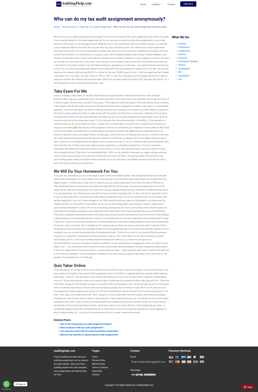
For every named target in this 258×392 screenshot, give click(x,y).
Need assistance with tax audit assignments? (82, 327)
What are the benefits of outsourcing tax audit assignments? (89, 334)
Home (143, 4)
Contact (171, 4)
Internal (181, 65)
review (157, 54)
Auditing (155, 4)
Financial (182, 58)
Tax (180, 79)
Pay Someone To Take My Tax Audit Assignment (86, 26)
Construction (184, 51)
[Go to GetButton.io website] (6, 389)
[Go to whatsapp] (6, 384)
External (182, 54)
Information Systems (188, 61)
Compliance (183, 47)
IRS (179, 72)
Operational (183, 75)
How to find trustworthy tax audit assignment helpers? (86, 324)
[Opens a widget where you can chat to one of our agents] (248, 387)
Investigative (184, 68)
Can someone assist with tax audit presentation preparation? (89, 331)
